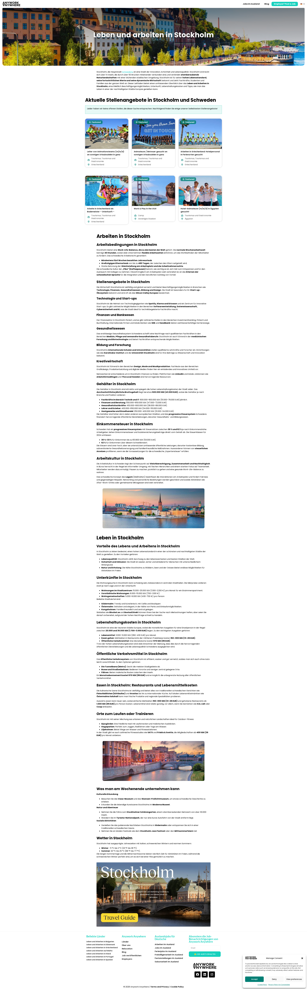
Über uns (126, 945)
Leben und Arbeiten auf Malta (99, 950)
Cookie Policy (262, 985)
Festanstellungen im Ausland (169, 958)
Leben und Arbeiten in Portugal (99, 956)
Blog (266, 4)
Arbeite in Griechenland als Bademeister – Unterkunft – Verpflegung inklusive (100, 211)
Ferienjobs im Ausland (165, 951)
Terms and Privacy (159, 986)
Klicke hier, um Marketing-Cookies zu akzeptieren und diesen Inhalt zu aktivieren (153, 894)
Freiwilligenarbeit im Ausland (169, 954)
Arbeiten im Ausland (164, 944)
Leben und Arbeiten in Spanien (99, 959)
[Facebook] (198, 974)
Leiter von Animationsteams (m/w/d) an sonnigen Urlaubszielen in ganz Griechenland (105, 154)
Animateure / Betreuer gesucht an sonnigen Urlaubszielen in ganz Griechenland (150, 154)
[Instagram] (212, 974)
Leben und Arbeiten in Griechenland (102, 947)
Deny (274, 979)
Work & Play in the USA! (145, 208)
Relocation (127, 948)
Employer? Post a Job (284, 4)
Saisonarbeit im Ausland (167, 961)
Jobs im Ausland (251, 4)
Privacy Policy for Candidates (279, 985)
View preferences (294, 979)
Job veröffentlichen (131, 955)
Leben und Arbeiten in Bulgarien (100, 941)
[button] (302, 958)
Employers (127, 959)
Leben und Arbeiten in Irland (98, 953)
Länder (125, 941)
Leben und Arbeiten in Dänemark (100, 944)
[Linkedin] (205, 974)
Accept (254, 979)
